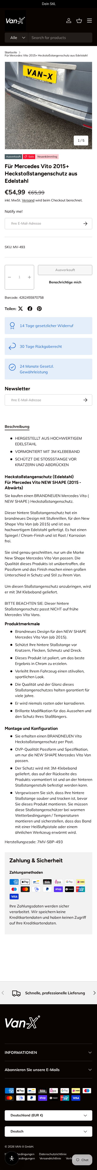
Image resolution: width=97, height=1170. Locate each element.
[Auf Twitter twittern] (20, 308)
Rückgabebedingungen (20, 1158)
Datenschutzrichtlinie (53, 1154)
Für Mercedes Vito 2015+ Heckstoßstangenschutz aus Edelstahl (46, 55)
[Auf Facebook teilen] (30, 308)
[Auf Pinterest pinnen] (39, 308)
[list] (48, 105)
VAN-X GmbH (24, 1146)
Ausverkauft (65, 270)
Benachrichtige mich (65, 282)
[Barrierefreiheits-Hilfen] (12, 1158)
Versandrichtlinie (50, 1158)
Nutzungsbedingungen (19, 1154)
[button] (79, 20)
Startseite (11, 52)
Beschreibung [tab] (17, 426)
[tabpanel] (48, 640)
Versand (28, 200)
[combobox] (48, 38)
